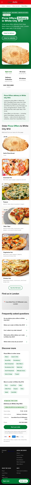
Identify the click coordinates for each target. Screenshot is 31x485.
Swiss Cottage (8, 374)
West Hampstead (9, 363)
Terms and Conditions (22, 470)
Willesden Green (21, 370)
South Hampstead (9, 370)
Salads (6, 392)
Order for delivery (9, 33)
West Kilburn (19, 363)
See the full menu (15, 288)
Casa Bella (13, 392)
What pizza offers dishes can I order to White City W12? (14, 336)
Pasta (22, 388)
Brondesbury (17, 360)
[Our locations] (2, 2)
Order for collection (9, 38)
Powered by (4, 451)
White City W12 (16, 6)
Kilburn (6, 356)
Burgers (16, 388)
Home (3, 6)
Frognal (17, 374)
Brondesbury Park (9, 367)
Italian (20, 385)
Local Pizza (13, 385)
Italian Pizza (8, 388)
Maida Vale (19, 367)
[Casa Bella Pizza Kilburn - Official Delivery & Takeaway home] (15, 2)
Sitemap (19, 473)
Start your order (15, 427)
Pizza (6, 385)
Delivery (8, 6)
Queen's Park (14, 356)
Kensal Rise (7, 360)
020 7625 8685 (8, 85)
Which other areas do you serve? (13, 341)
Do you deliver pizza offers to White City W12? (14, 319)
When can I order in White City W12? (14, 325)
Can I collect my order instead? (13, 330)
